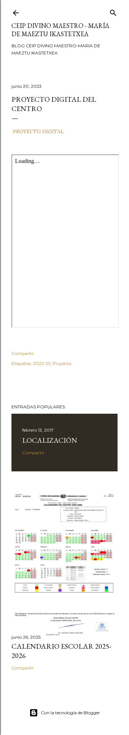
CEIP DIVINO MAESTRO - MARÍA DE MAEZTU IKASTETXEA (60, 29)
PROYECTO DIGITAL (38, 131)
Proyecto (62, 363)
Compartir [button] (22, 353)
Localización (49, 440)
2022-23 (42, 363)
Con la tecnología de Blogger (70, 712)
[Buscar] (113, 11)
